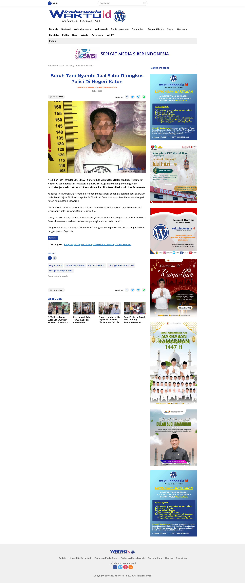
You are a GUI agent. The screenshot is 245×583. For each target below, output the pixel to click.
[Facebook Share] (127, 97)
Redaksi (63, 558)
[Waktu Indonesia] (87, 16)
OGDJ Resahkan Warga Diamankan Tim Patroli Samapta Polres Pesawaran (58, 320)
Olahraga (182, 29)
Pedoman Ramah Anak (133, 558)
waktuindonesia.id (86, 87)
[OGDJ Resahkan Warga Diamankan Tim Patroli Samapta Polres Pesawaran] (59, 308)
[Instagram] (125, 567)
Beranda (53, 29)
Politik (65, 35)
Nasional (66, 29)
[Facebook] (115, 567)
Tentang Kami (155, 558)
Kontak (169, 558)
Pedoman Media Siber (106, 558)
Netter (170, 29)
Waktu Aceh (101, 29)
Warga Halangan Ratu (60, 270)
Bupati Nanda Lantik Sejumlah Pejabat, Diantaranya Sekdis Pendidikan (109, 320)
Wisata (84, 35)
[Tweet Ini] (132, 97)
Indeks (52, 41)
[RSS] (130, 567)
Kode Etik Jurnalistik (80, 558)
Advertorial (97, 35)
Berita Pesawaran (107, 87)
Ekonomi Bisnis (155, 29)
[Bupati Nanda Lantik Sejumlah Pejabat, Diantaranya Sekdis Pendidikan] (110, 308)
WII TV (110, 35)
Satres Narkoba (96, 265)
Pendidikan (138, 29)
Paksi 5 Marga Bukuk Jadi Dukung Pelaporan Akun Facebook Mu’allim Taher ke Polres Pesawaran (135, 320)
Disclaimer (181, 558)
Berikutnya (53, 238)
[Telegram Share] (138, 97)
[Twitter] (120, 567)
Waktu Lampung (82, 29)
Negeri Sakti (55, 265)
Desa (75, 35)
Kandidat (54, 35)
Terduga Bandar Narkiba (121, 265)
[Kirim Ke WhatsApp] (144, 97)
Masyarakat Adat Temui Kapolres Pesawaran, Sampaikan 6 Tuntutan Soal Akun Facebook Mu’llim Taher (83, 320)
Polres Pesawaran (75, 265)
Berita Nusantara (120, 29)
